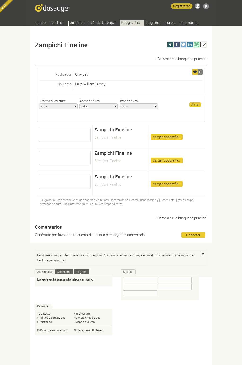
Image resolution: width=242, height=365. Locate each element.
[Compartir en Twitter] (183, 44)
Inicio (41, 23)
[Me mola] (195, 72)
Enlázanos (45, 322)
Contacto (44, 313)
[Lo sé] (203, 254)
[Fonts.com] (140, 280)
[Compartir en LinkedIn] (190, 44)
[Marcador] (206, 6)
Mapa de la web (85, 322)
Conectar (193, 234)
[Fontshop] (140, 293)
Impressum (82, 313)
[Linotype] (174, 287)
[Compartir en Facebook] (177, 44)
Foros (170, 23)
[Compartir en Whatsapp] (196, 44)
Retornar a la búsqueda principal (182, 58)
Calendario (63, 272)
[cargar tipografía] (64, 135)
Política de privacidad (52, 260)
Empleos (77, 23)
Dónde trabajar (103, 23)
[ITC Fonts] (140, 287)
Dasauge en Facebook (54, 330)
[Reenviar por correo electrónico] (203, 44)
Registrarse (181, 6)
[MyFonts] (174, 280)
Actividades (44, 272)
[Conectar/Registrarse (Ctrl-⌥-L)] (197, 6)
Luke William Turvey (90, 84)
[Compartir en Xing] (170, 44)
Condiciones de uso (87, 317)
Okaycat (81, 74)
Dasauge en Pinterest (90, 330)
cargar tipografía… (167, 136)
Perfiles (58, 23)
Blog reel (153, 23)
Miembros (189, 23)
